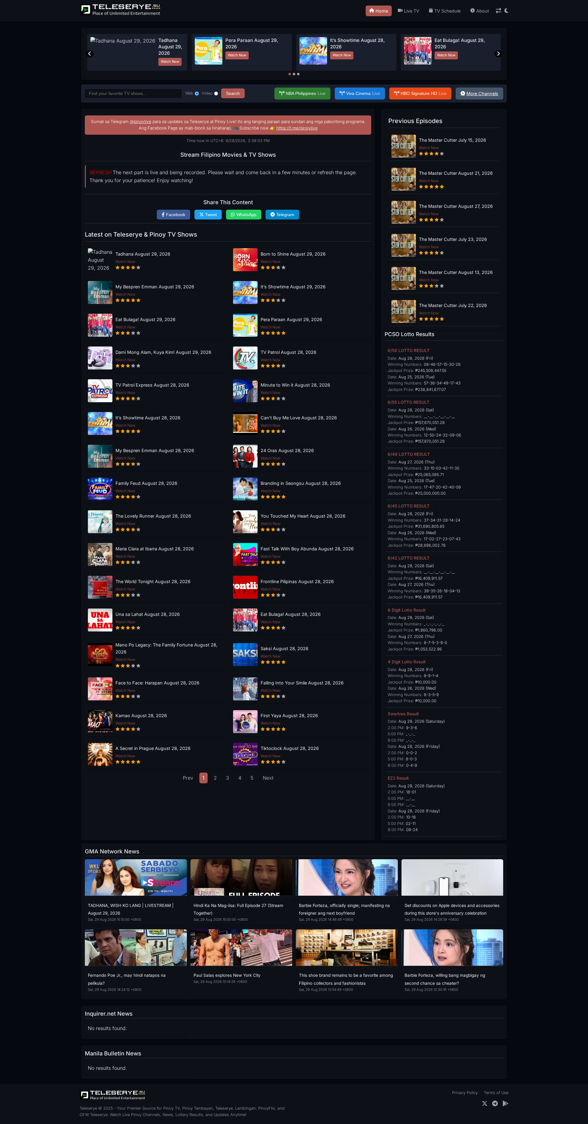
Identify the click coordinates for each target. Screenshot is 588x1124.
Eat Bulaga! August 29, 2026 (145, 319)
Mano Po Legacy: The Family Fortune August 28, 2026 (166, 648)
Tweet (211, 214)
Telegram (285, 214)
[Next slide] (498, 54)
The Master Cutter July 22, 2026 (453, 305)
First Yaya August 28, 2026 (289, 715)
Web (189, 93)
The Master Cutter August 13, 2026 (456, 272)
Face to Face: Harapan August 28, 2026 (157, 682)
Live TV (411, 10)
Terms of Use (496, 1092)
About (482, 10)
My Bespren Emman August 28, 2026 (154, 450)
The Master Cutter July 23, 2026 (453, 239)
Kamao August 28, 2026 (141, 715)
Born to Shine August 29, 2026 (293, 254)
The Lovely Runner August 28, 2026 (153, 516)
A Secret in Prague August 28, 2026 (152, 748)
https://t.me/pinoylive (297, 128)
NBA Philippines (306, 93)
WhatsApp (246, 214)
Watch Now (170, 61)
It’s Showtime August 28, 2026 (147, 417)
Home (381, 10)
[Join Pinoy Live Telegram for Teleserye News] (495, 1103)
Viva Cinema (363, 93)
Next (268, 778)
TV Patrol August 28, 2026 (288, 352)
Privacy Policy (465, 1092)
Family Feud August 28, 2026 (146, 483)
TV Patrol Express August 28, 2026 (152, 385)
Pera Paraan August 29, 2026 (291, 319)
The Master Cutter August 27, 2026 (456, 206)
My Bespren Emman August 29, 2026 (154, 286)
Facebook (175, 214)
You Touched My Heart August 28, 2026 (303, 516)
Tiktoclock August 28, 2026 (290, 748)
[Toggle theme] (506, 11)
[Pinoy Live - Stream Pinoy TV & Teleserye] (121, 14)
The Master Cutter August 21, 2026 (456, 173)
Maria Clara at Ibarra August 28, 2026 (154, 548)
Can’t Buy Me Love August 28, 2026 (299, 417)
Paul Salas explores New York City (227, 975)
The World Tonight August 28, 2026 (152, 581)
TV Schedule (447, 10)
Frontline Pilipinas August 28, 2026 (297, 581)
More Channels (482, 93)
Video (207, 93)
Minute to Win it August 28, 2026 (295, 385)
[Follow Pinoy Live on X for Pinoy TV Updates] (485, 1103)
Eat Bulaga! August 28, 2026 (291, 614)
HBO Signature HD (424, 93)
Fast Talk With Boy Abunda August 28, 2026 (307, 548)
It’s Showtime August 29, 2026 (293, 286)
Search (233, 93)
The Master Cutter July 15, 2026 (452, 140)
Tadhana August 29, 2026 (170, 46)
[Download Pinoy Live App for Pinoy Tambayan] (505, 1103)
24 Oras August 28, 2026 (287, 450)
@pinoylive (140, 121)
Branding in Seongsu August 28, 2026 (301, 483)
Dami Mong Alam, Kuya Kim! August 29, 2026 (163, 352)
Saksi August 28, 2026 (284, 648)
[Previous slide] (90, 54)
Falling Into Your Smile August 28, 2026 (302, 682)
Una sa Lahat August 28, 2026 (147, 614)
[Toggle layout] (498, 11)
